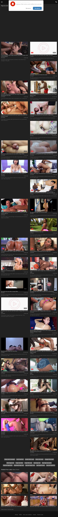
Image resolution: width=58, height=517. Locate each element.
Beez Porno (16, 469)
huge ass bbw (19, 463)
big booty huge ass (19, 465)
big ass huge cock (30, 465)
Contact (34, 514)
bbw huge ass (10, 463)
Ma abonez (37, 8)
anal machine (20, 459)
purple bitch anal (29, 459)
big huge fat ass (41, 465)
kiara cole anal (39, 459)
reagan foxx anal (49, 459)
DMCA (20, 514)
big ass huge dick (7, 465)
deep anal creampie (10, 459)
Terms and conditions (27, 514)
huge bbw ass (28, 463)
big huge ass (37, 463)
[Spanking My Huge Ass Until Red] (14, 344)
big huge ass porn (46, 463)
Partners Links (40, 514)
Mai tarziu (28, 8)
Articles (16, 514)
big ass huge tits (51, 465)
